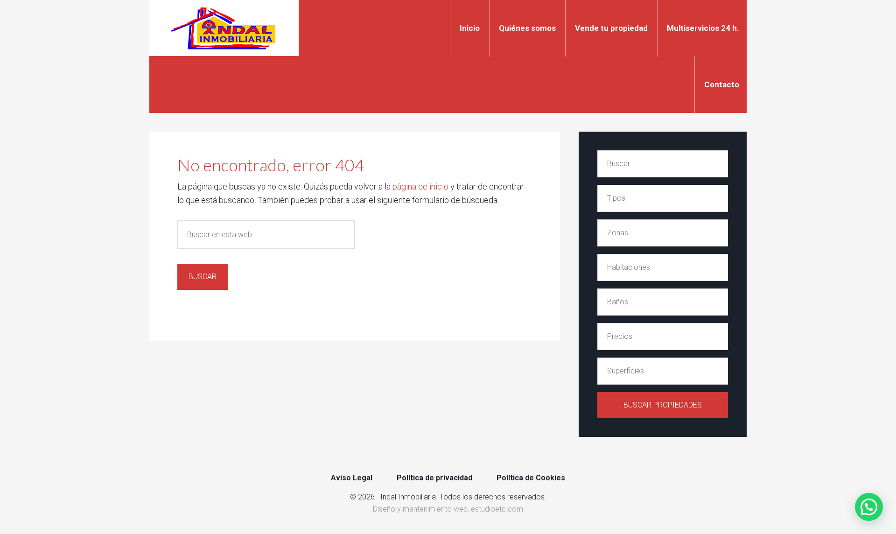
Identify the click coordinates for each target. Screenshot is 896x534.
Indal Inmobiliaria (224, 28)
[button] (869, 507)
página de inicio (420, 186)
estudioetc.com (497, 509)
